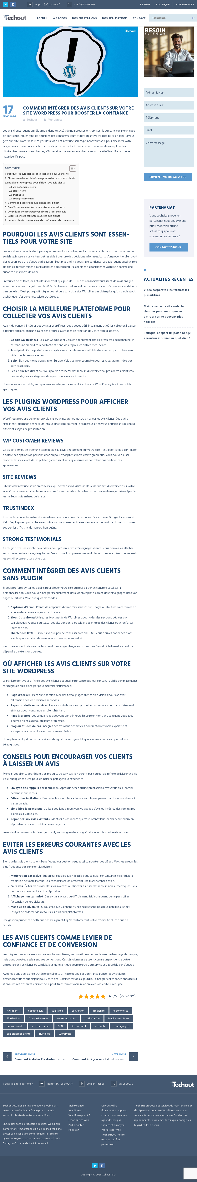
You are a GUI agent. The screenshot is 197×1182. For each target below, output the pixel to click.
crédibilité (99, 1011)
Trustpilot (44, 1034)
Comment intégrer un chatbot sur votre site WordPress (105, 1057)
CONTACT (139, 18)
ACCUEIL (42, 18)
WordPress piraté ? (79, 1115)
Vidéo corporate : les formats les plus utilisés (166, 293)
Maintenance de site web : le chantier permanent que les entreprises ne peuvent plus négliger (164, 314)
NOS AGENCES (185, 4)
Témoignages (121, 1026)
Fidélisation (13, 1018)
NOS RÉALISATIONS (114, 18)
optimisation (92, 1018)
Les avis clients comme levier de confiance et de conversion (41, 220)
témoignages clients (18, 1034)
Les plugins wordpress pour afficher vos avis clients (36, 183)
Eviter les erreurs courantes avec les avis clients (34, 216)
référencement (41, 1026)
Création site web (78, 1120)
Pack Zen (73, 1130)
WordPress (65, 1034)
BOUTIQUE (163, 4)
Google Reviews (38, 1018)
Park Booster (75, 1125)
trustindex (18, 195)
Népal (50, 1138)
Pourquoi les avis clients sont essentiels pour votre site (38, 174)
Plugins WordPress (118, 1018)
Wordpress (55, 119)
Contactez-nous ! (168, 247)
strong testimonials (23, 199)
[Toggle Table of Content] (71, 168)
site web (100, 1026)
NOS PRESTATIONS (84, 18)
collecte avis (35, 1011)
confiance (57, 1011)
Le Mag (145, 4)
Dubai (6, 1143)
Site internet (79, 1026)
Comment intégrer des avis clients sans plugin (33, 203)
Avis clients (13, 1011)
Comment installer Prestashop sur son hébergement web (42, 1057)
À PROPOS (60, 18)
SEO (60, 1026)
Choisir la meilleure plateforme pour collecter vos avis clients (41, 178)
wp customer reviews (24, 187)
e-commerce (120, 1011)
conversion (78, 1011)
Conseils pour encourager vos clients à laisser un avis (37, 212)
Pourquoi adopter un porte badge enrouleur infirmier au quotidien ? (167, 336)
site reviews (19, 191)
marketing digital (66, 1018)
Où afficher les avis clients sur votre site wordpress (36, 207)
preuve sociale (15, 1026)
